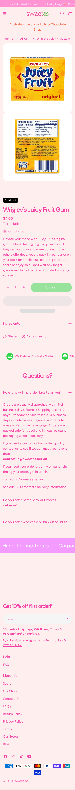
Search (8, 683)
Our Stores (11, 736)
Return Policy (12, 714)
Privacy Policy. (12, 645)
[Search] (62, 14)
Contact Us (11, 699)
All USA (25, 38)
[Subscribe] (67, 619)
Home (9, 38)
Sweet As (22, 781)
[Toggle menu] (5, 14)
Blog (6, 744)
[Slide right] (43, 188)
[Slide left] (32, 188)
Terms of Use (54, 640)
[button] (37, 301)
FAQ (6, 665)
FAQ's (19, 487)
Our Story (10, 691)
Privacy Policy (13, 721)
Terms (7, 729)
